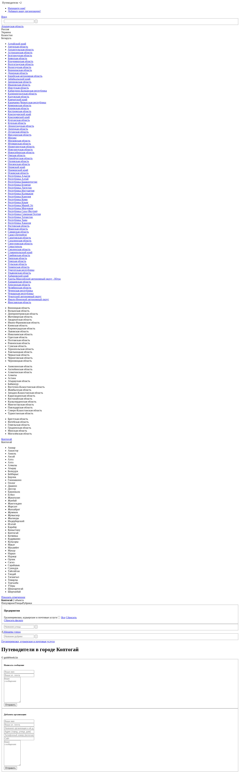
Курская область (17, 123)
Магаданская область (19, 134)
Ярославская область (19, 302)
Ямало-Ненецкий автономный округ (28, 299)
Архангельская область (21, 49)
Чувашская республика (20, 293)
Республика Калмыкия (20, 193)
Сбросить (71, 617)
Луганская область (18, 131)
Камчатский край (17, 99)
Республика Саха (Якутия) (22, 211)
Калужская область (18, 96)
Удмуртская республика (21, 270)
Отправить (10, 705)
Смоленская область (19, 249)
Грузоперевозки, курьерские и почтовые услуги (28, 641)
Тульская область (17, 264)
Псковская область (18, 173)
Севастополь (15, 246)
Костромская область (19, 111)
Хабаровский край (18, 275)
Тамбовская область (19, 255)
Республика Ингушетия (21, 190)
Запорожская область (19, 82)
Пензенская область (19, 164)
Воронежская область (20, 70)
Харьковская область (19, 281)
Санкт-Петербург (17, 234)
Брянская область (17, 58)
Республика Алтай (18, 178)
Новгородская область (20, 149)
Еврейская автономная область (25, 76)
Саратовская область (19, 237)
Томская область (17, 261)
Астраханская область (20, 52)
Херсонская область (19, 284)
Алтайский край (17, 43)
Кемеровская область (19, 105)
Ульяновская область (19, 273)
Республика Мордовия (20, 208)
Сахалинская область (19, 240)
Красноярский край (19, 117)
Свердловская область (20, 243)
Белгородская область (20, 55)
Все (63, 617)
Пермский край (16, 167)
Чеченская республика (20, 290)
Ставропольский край (20, 252)
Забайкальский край (19, 79)
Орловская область (18, 161)
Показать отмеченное (13, 597)
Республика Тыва (17, 220)
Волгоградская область (20, 64)
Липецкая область (18, 129)
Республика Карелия (19, 196)
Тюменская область (18, 267)
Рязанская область (18, 228)
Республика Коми (18, 199)
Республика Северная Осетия (24, 214)
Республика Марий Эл (20, 205)
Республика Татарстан (20, 217)
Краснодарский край (19, 114)
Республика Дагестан (20, 187)
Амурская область (18, 46)
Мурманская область (19, 143)
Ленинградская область (21, 126)
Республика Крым (18, 202)
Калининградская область (22, 93)
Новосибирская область (21, 152)
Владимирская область (20, 61)
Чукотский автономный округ (24, 296)
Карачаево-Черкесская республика (27, 102)
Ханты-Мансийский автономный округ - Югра (34, 278)
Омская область (16, 155)
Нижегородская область (21, 146)
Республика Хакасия (19, 223)
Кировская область (18, 108)
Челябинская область (19, 287)
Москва (12, 137)
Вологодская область (19, 67)
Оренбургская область (20, 158)
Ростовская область (18, 226)
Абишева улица (12, 631)
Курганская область (19, 120)
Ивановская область (19, 84)
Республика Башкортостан (22, 181)
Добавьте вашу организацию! (24, 11)
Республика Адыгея (19, 176)
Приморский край (18, 170)
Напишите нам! (16, 8)
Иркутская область (18, 87)
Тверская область (17, 258)
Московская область (19, 140)
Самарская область (18, 231)
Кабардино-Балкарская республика (27, 90)
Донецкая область (18, 73)
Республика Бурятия (19, 184)
